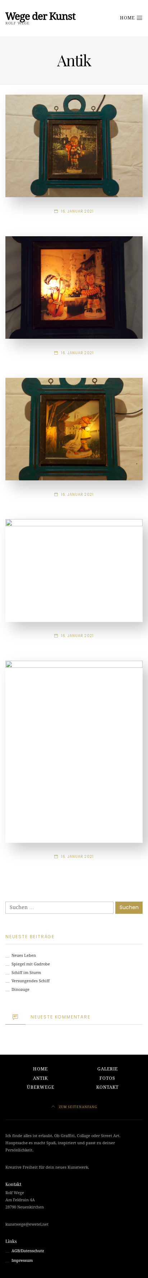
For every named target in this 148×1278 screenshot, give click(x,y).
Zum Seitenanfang (77, 1107)
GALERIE (107, 1069)
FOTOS (107, 1078)
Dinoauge (20, 989)
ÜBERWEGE (40, 1087)
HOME (128, 17)
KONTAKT (107, 1087)
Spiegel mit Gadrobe (30, 964)
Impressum (22, 1260)
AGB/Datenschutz (27, 1251)
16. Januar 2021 (77, 211)
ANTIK (40, 1078)
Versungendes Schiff (30, 981)
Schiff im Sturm (26, 972)
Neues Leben (23, 955)
